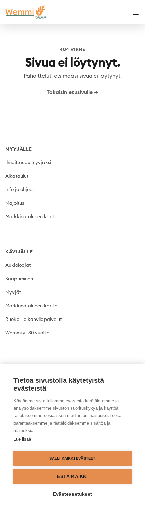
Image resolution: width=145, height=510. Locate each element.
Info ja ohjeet (19, 189)
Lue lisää (22, 439)
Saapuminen (19, 279)
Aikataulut (16, 176)
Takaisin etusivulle (72, 91)
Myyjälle (18, 149)
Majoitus (14, 203)
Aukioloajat (18, 265)
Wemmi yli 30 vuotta (27, 333)
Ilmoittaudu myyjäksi (28, 162)
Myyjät (13, 292)
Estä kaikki (72, 476)
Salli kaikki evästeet (72, 458)
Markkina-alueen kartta (31, 216)
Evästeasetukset (72, 494)
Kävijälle (19, 252)
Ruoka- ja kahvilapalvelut (33, 319)
